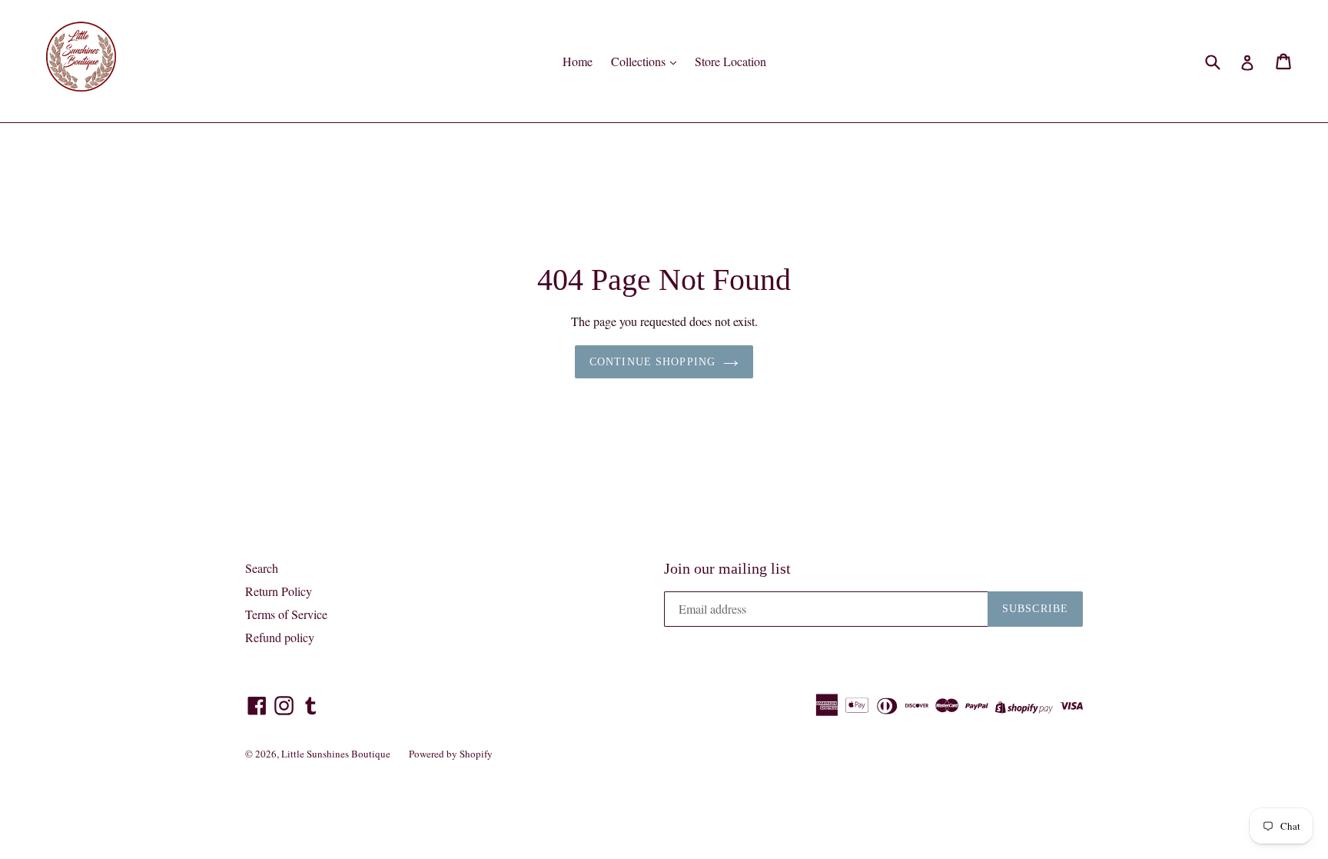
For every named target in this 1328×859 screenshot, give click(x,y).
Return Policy (278, 591)
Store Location (730, 61)
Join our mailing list (727, 568)
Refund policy (279, 637)
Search (261, 568)
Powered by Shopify (451, 754)
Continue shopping (652, 362)
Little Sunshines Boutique (335, 754)
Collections (640, 61)
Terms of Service (286, 614)
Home (578, 61)
